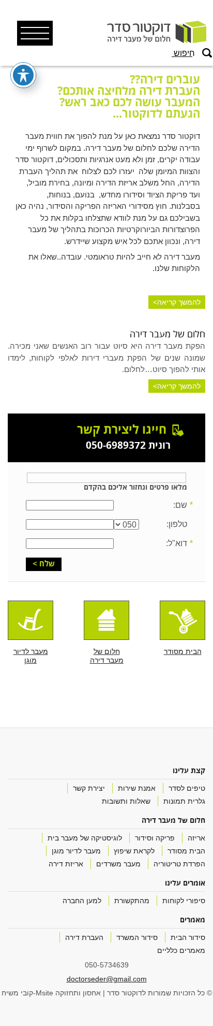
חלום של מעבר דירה (173, 821)
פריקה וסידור (155, 838)
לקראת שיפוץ (134, 851)
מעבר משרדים (118, 864)
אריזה (196, 838)
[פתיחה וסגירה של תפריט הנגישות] (23, 75)
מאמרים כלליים (181, 950)
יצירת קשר (89, 788)
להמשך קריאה (179, 302)
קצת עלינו (189, 771)
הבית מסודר (186, 851)
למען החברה (82, 901)
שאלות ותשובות (126, 801)
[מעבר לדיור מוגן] (30, 620)
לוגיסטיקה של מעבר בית (85, 838)
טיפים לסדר (187, 788)
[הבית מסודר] (182, 620)
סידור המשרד (137, 938)
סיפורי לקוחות (183, 901)
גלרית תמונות (184, 801)
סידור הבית (188, 938)
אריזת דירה (66, 864)
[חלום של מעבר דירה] (106, 620)
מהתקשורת (131, 901)
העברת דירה (84, 938)
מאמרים (192, 920)
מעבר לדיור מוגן (76, 851)
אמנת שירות (137, 788)
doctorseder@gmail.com (107, 979)
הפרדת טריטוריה (179, 864)
